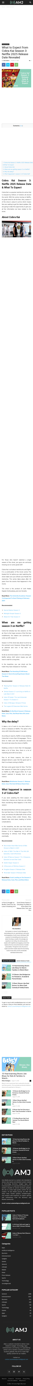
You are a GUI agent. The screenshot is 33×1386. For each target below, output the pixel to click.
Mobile (4, 1270)
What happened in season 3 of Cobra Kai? (16, 174)
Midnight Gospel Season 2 (12, 613)
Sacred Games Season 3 (12, 610)
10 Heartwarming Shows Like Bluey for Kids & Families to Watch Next (20, 968)
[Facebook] (4, 65)
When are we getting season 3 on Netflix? (16, 169)
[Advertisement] (16, 26)
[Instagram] (14, 1372)
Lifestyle (4, 1267)
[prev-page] (3, 992)
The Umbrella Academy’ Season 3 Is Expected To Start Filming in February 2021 (16, 598)
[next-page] (6, 992)
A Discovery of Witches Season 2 (14, 866)
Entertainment (10, 7)
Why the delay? (8, 171)
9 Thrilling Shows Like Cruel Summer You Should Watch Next (20, 1120)
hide (21, 125)
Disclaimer (18, 1378)
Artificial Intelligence (8, 1250)
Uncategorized (6, 1283)
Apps (3, 1248)
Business (4, 1253)
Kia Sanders (6, 60)
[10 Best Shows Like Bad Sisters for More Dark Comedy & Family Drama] (6, 985)
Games (4, 1261)
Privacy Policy (26, 1378)
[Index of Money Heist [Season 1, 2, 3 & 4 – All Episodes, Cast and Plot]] (6, 1235)
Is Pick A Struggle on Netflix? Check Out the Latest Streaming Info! (9, 904)
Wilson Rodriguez (6, 1080)
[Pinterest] (12, 65)
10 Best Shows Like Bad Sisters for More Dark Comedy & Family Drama (20, 985)
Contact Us (11, 1378)
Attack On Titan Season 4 (12, 617)
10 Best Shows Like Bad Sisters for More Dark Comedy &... (21, 1102)
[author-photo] (16, 926)
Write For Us (22, 1380)
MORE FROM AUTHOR (23, 961)
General (4, 1264)
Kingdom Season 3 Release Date (14, 869)
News (3, 1272)
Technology (5, 1281)
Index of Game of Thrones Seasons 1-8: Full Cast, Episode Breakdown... (20, 1217)
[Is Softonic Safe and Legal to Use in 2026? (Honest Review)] (6, 1226)
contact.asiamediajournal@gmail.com (19, 1006)
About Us (4, 1378)
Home (3, 7)
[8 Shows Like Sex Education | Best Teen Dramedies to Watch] (6, 1112)
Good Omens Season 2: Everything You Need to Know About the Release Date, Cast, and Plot (24, 906)
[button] (3, 2)
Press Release (6, 1275)
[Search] (30, 2)
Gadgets (4, 1259)
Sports (4, 1278)
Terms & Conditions (12, 1380)
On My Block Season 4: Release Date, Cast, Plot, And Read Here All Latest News (16, 713)
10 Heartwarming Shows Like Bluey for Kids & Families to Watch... (14, 1076)
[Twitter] (8, 65)
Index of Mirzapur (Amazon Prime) (15, 703)
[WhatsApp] (16, 65)
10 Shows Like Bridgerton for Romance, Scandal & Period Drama (21, 977)
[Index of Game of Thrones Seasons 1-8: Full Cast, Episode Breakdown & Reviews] (6, 1217)
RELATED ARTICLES (8, 961)
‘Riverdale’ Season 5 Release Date (15, 873)
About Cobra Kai (8, 167)
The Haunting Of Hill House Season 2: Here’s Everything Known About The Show (16, 674)
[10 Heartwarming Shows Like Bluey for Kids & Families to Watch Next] (6, 968)
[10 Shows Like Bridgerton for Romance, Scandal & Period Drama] (6, 976)
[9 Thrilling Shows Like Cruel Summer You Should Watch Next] (6, 1120)
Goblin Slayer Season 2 (11, 863)
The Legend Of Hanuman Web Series (16, 706)
